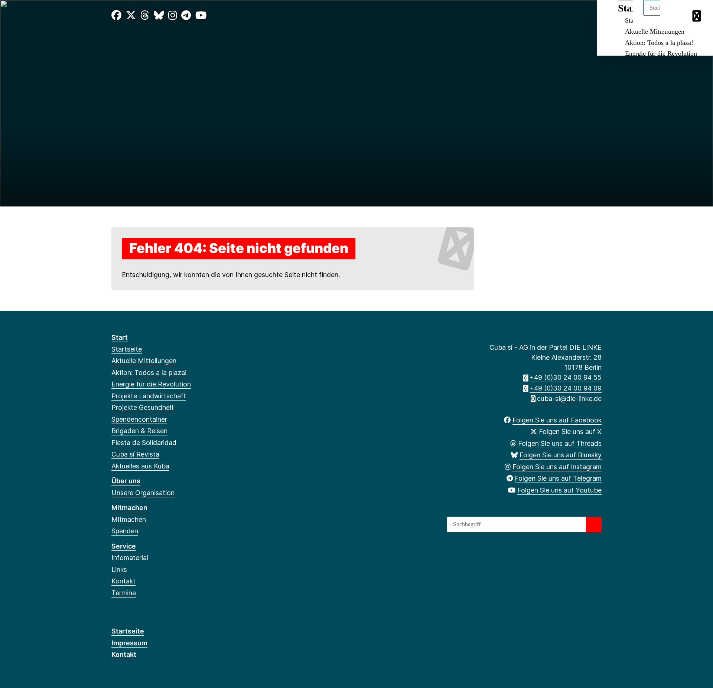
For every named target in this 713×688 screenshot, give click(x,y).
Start (119, 337)
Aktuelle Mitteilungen (654, 31)
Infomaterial (129, 558)
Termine (123, 593)
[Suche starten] (594, 524)
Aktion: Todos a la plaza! (659, 42)
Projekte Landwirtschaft (148, 396)
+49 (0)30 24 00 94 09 (566, 388)
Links (119, 569)
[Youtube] (200, 15)
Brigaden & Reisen (139, 431)
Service (123, 546)
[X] (131, 15)
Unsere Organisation (143, 493)
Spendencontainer (139, 419)
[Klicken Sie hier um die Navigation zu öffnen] (698, 15)
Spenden (124, 531)
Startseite (126, 349)
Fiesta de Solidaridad (143, 443)
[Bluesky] (159, 15)
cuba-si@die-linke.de (569, 398)
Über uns (125, 481)
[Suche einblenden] (676, 15)
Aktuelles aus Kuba (140, 466)
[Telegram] (186, 15)
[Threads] (144, 15)
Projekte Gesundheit (142, 407)
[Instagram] (172, 15)
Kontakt (123, 581)
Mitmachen (129, 507)
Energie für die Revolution (661, 53)
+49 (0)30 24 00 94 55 (566, 377)
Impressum (129, 643)
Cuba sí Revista (135, 454)
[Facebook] (116, 15)
